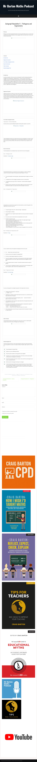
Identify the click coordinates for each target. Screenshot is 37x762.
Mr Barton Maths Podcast (18, 6)
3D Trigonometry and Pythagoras (24, 374)
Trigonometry (23, 375)
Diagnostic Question (7, 59)
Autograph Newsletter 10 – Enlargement (27, 378)
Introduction (6, 57)
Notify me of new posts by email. (8, 413)
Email (3, 402)
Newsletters (14, 374)
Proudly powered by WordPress (6, 760)
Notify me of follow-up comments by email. (10, 411)
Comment (4, 386)
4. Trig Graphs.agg (10, 272)
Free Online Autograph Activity (9, 61)
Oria (15, 760)
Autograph (9, 374)
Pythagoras (18, 375)
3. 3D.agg (8, 232)
